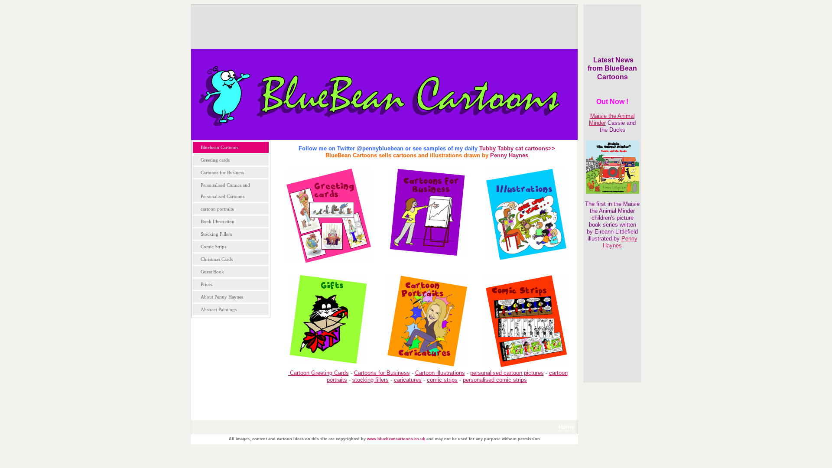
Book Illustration (217, 221)
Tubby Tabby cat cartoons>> (517, 148)
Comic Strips (213, 246)
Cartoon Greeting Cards (318, 373)
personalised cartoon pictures (507, 373)
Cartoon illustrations (440, 373)
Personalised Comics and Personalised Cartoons (225, 190)
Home (566, 427)
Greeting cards (215, 159)
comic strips (442, 380)
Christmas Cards (217, 259)
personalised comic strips (495, 380)
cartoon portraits (217, 208)
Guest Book (212, 271)
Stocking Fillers (216, 234)
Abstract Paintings (219, 309)
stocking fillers (370, 380)
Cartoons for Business (222, 172)
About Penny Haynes (222, 296)
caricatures (408, 380)
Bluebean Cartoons (219, 147)
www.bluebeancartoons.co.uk (396, 439)
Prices (206, 284)
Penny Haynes (620, 242)
